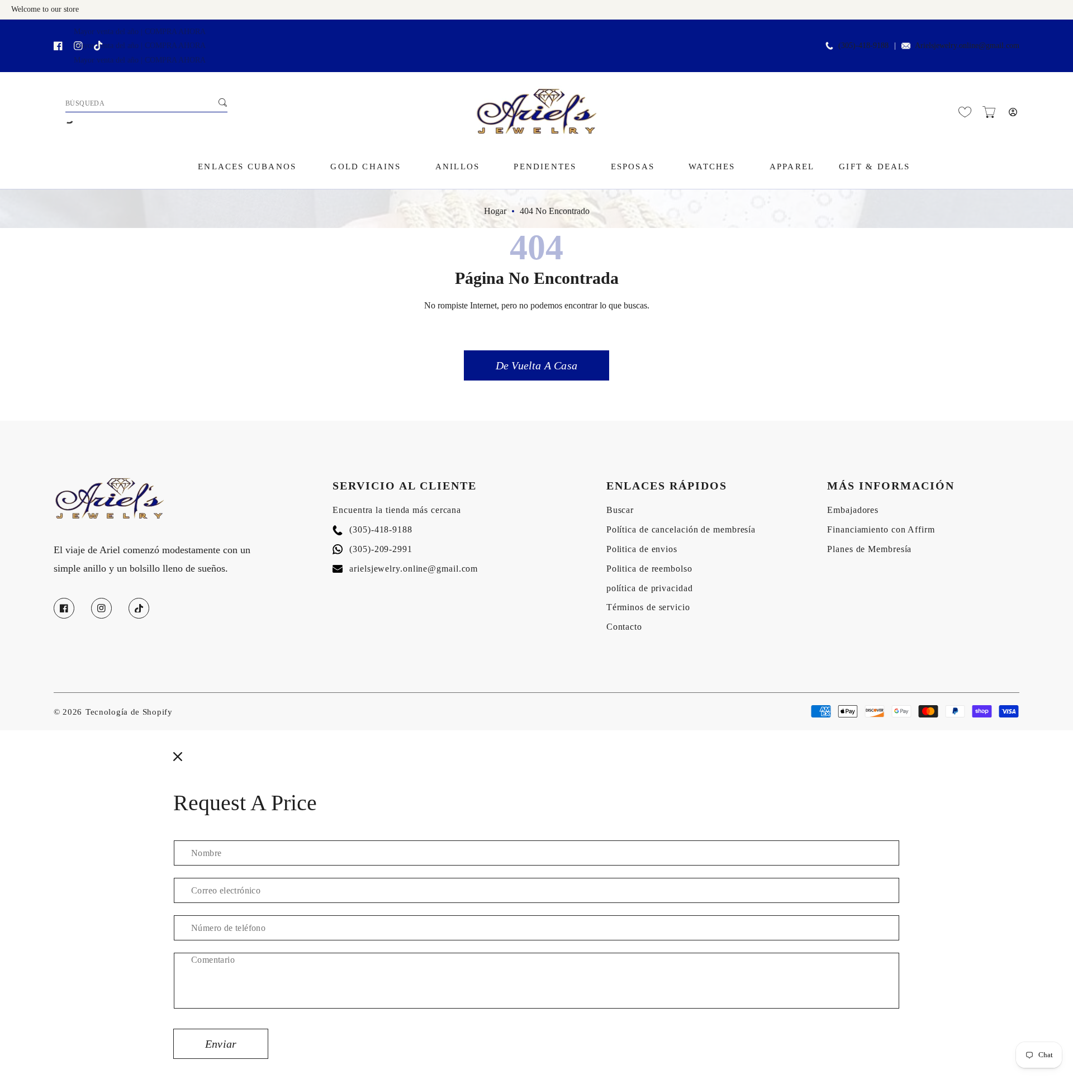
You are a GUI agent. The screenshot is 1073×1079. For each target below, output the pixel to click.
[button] (988, 112)
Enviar (220, 1044)
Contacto (624, 626)
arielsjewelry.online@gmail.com (405, 568)
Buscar (620, 510)
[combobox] (146, 104)
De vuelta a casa (536, 365)
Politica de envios (641, 549)
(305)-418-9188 (372, 529)
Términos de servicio (648, 607)
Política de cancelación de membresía (681, 529)
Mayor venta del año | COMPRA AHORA (140, 31)
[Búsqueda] (222, 102)
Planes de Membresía (869, 549)
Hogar (495, 211)
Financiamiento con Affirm (881, 529)
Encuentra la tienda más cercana (397, 510)
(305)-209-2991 (372, 549)
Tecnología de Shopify (129, 711)
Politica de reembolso (649, 568)
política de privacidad (649, 588)
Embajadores (853, 510)
